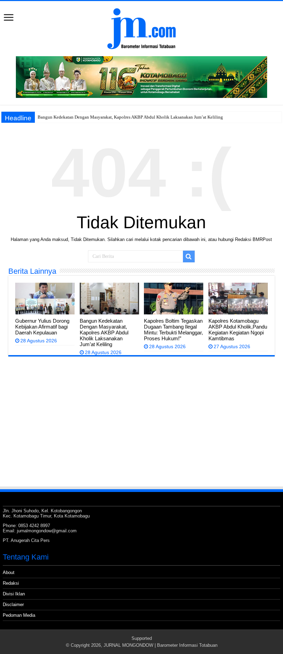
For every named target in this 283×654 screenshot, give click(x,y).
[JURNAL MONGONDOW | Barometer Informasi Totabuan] (141, 27)
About (8, 572)
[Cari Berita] (189, 256)
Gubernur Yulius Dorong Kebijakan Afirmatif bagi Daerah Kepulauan (42, 326)
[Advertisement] (141, 434)
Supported (141, 638)
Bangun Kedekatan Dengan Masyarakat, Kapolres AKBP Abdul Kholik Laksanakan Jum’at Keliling (130, 117)
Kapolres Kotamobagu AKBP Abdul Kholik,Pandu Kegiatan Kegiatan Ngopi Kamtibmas (237, 329)
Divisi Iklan (14, 593)
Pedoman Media (19, 615)
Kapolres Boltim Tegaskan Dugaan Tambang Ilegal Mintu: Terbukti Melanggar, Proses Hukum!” (173, 329)
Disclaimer (13, 604)
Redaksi (11, 583)
